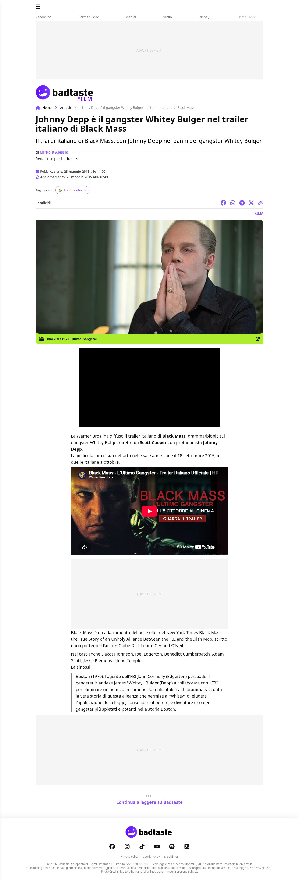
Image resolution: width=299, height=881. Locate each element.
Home (47, 107)
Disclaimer (171, 857)
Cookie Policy (151, 857)
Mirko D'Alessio (54, 152)
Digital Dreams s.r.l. (101, 864)
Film (258, 213)
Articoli (65, 107)
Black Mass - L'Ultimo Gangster (72, 339)
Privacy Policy (129, 857)
